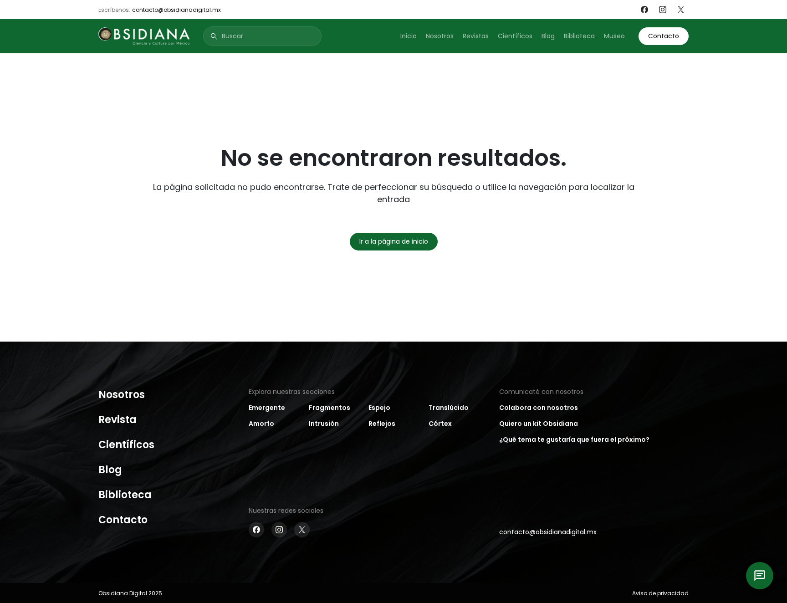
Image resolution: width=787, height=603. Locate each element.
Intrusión (324, 423)
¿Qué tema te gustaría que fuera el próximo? (574, 439)
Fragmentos (329, 407)
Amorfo (261, 423)
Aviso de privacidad (660, 593)
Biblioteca (579, 36)
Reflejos (381, 423)
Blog (548, 36)
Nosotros (440, 36)
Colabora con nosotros (538, 407)
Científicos (515, 36)
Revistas (476, 36)
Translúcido (449, 407)
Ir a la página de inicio (393, 241)
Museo (614, 36)
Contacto (663, 36)
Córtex (440, 423)
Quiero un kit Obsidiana (538, 423)
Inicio (408, 36)
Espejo (379, 407)
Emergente (267, 407)
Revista (117, 420)
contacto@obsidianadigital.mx (176, 10)
